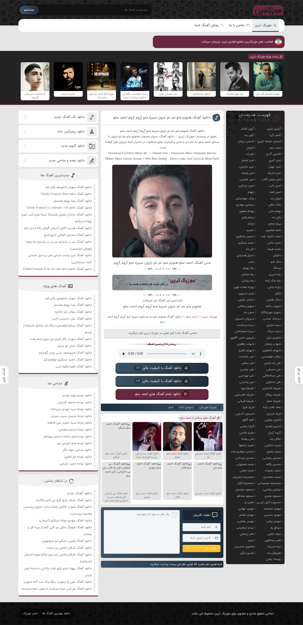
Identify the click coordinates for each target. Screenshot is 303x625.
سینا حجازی (274, 325)
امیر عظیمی (247, 180)
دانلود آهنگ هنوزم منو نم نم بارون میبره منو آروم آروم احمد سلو (162, 117)
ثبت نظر (210, 548)
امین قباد (275, 192)
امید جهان (274, 167)
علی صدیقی (273, 370)
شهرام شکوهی (272, 350)
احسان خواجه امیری (269, 141)
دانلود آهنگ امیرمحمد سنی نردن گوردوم (65, 353)
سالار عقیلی (274, 300)
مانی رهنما (247, 439)
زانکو (278, 294)
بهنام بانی (275, 211)
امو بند (250, 154)
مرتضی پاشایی (272, 490)
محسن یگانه (273, 464)
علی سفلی (247, 363)
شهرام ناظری (246, 350)
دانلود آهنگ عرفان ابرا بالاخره (73, 312)
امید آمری (275, 161)
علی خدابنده (246, 357)
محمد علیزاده (273, 471)
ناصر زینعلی (247, 534)
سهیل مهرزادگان (271, 312)
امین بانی (275, 186)
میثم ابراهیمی (245, 528)
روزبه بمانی (274, 287)
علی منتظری (273, 382)
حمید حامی (274, 243)
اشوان (250, 148)
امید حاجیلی (246, 167)
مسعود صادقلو (245, 496)
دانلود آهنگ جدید (79, 493)
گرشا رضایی (247, 426)
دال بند (250, 249)
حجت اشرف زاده (271, 236)
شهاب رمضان (273, 344)
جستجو (29, 10)
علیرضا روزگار (273, 395)
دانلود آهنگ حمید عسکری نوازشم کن (67, 360)
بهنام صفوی (246, 211)
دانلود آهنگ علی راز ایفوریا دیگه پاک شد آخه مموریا (58, 582)
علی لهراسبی (246, 376)
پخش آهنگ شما (207, 25)
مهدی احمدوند (272, 509)
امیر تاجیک (274, 173)
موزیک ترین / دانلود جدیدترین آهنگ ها (267, 10)
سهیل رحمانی (246, 306)
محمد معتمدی (272, 477)
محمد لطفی (247, 471)
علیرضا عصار (273, 401)
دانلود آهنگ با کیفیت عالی (158, 368)
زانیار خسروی (246, 294)
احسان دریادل (246, 141)
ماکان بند (275, 439)
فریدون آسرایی (244, 414)
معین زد (249, 502)
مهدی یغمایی (245, 521)
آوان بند (249, 135)
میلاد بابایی (274, 534)
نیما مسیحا (274, 547)
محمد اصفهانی (245, 464)
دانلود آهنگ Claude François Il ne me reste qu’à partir (57, 269)
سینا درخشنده (245, 325)
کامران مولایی (272, 420)
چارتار (251, 224)
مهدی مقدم (246, 515)
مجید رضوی (274, 452)
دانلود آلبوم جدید (73, 146)
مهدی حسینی (272, 515)
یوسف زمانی (273, 559)
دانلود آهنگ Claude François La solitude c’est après (59, 208)
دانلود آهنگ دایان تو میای (74, 346)
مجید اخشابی (273, 445)
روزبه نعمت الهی (244, 287)
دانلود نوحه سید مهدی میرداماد (71, 409)
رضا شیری (275, 275)
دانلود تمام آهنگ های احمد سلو (157, 394)
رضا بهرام (248, 268)
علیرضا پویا (247, 388)
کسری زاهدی (273, 426)
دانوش (277, 255)
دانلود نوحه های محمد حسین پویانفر (67, 436)
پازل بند (276, 217)
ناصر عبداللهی (272, 540)
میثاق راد (275, 528)
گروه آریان (274, 433)
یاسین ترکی (247, 553)
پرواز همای (274, 224)
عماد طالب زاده (272, 407)
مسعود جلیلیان (244, 490)
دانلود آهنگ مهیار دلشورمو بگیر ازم (69, 187)
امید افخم (248, 161)
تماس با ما (237, 25)
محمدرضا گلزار (245, 483)
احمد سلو (191, 317)
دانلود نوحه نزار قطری (78, 457)
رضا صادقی (247, 275)
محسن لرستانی (244, 458)
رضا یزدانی (248, 281)
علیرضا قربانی (246, 401)
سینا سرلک (274, 331)
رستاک (277, 268)
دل (155, 300)
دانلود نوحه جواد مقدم (77, 395)
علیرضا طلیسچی (244, 395)
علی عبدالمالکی (272, 376)
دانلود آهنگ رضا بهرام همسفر (73, 201)
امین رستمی (246, 186)
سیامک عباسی (272, 319)
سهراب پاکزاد (273, 306)
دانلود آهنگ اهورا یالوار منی (74, 366)
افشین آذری (273, 154)
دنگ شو (276, 262)
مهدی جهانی (246, 509)
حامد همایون (273, 230)
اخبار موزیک (30, 613)
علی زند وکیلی (272, 363)
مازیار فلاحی (246, 433)
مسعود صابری (272, 496)
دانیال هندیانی (245, 255)
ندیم (251, 540)
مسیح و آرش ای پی (268, 502)
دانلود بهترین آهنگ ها (56, 613)
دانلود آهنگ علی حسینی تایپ (72, 319)
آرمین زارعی (274, 129)
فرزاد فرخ (248, 407)
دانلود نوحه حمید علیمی (76, 464)
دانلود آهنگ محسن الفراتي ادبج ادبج (68, 235)
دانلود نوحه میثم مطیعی (75, 430)
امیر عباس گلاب (271, 180)
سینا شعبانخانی (244, 331)
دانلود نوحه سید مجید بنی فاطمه (69, 423)
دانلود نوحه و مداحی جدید (67, 160)
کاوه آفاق (248, 420)
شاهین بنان (273, 338)
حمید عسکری (246, 243)
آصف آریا (275, 135)
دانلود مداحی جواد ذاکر (77, 450)
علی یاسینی (246, 382)
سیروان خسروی (244, 319)
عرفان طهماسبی (271, 357)
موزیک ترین (263, 25)
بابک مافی (274, 205)
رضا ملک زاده (273, 281)
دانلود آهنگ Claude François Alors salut (66, 194)
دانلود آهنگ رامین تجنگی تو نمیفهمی (67, 541)
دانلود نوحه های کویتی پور (74, 443)
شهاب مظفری (245, 344)
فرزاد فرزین (274, 414)
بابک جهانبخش (245, 199)
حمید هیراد (274, 249)
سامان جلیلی (246, 300)
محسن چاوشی (272, 458)
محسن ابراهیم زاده (242, 452)
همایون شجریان (244, 547)
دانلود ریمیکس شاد (71, 131)
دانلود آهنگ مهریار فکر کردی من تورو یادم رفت (61, 339)
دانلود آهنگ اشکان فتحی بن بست (69, 548)
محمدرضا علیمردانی (269, 483)
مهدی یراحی (273, 521)
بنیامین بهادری (245, 205)
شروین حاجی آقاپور (242, 338)
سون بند (249, 312)
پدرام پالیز (248, 217)
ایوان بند (275, 199)
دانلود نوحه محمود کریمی (75, 402)
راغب (251, 262)
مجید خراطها (246, 445)
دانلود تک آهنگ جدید (69, 117)
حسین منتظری (245, 236)
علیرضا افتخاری (272, 388)
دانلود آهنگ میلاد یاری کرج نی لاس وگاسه (64, 500)
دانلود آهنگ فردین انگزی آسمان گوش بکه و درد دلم (58, 228)
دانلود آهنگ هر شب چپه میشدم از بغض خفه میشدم (57, 589)
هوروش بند (274, 553)
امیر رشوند (247, 173)
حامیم (250, 230)
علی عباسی (247, 370)
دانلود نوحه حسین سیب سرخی (71, 416)
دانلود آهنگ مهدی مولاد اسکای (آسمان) (65, 521)
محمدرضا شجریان (243, 477)
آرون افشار (247, 129)
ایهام (251, 192)
